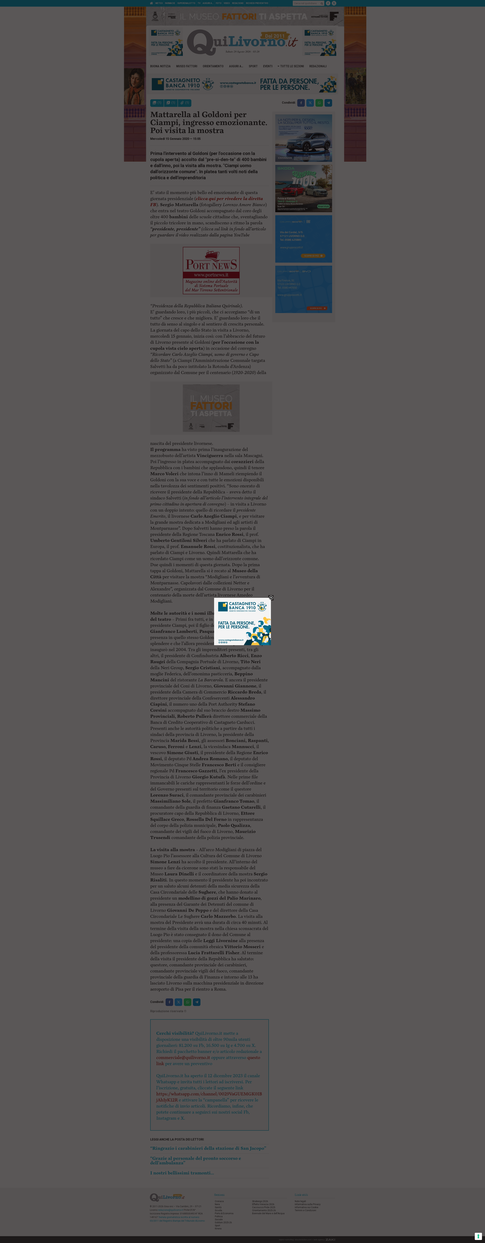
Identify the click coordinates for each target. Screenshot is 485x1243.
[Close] (271, 597)
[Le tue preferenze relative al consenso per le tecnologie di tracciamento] (478, 1236)
